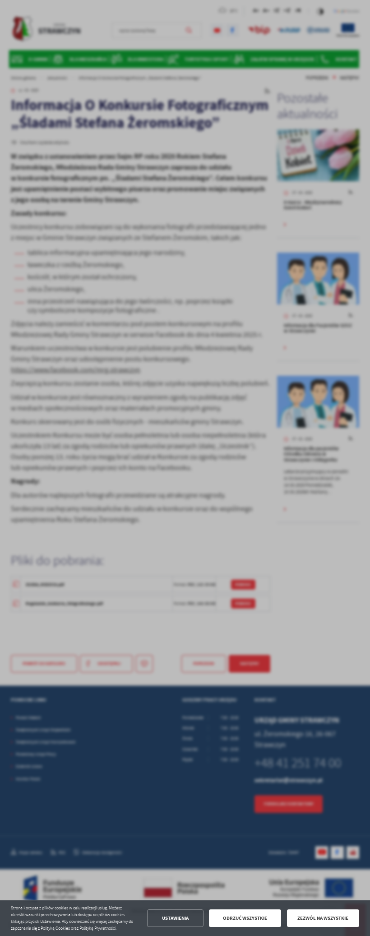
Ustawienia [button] (175, 918)
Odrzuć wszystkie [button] (245, 918)
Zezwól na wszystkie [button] (322, 918)
